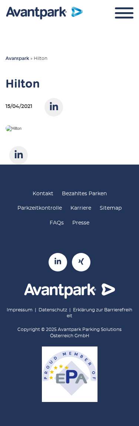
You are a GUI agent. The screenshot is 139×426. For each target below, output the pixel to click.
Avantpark (17, 58)
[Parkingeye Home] (44, 13)
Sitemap (111, 208)
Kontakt (43, 193)
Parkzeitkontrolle (39, 208)
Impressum (20, 310)
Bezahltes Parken (84, 193)
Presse (80, 223)
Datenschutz (53, 310)
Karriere (80, 208)
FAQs (57, 223)
